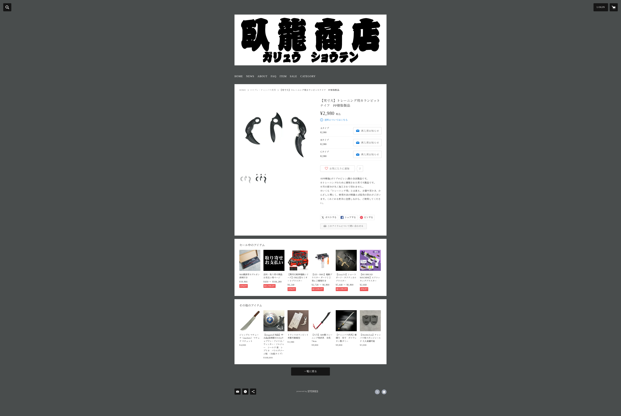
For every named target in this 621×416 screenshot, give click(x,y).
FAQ (273, 76)
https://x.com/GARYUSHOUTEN (377, 391)
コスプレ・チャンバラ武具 (263, 90)
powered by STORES (307, 391)
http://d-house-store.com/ (384, 391)
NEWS (250, 76)
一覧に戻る (310, 371)
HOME (238, 76)
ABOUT (262, 76)
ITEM (283, 76)
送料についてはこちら (336, 120)
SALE (293, 76)
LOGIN (601, 7)
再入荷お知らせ (370, 131)
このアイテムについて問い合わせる (345, 226)
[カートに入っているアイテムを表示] (614, 7)
